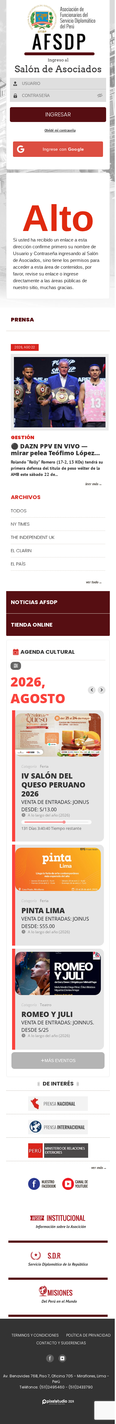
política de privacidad (88, 1335)
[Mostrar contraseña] (100, 95)
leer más (91, 484)
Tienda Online (32, 624)
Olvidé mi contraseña (60, 130)
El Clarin (21, 550)
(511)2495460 (53, 1387)
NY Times (20, 524)
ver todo (92, 582)
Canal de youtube (75, 1184)
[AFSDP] (58, 29)
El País (18, 564)
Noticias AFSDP (34, 602)
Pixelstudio (58, 1402)
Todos (19, 510)
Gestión (22, 437)
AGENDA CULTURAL (47, 652)
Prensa (22, 319)
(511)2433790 (81, 1387)
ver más (97, 1168)
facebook (42, 1184)
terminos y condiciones (35, 1335)
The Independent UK (32, 537)
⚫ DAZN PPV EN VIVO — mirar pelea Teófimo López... (55, 449)
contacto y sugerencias (61, 1343)
